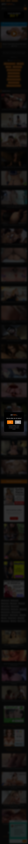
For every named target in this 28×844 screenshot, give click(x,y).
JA (10, 422)
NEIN (18, 422)
